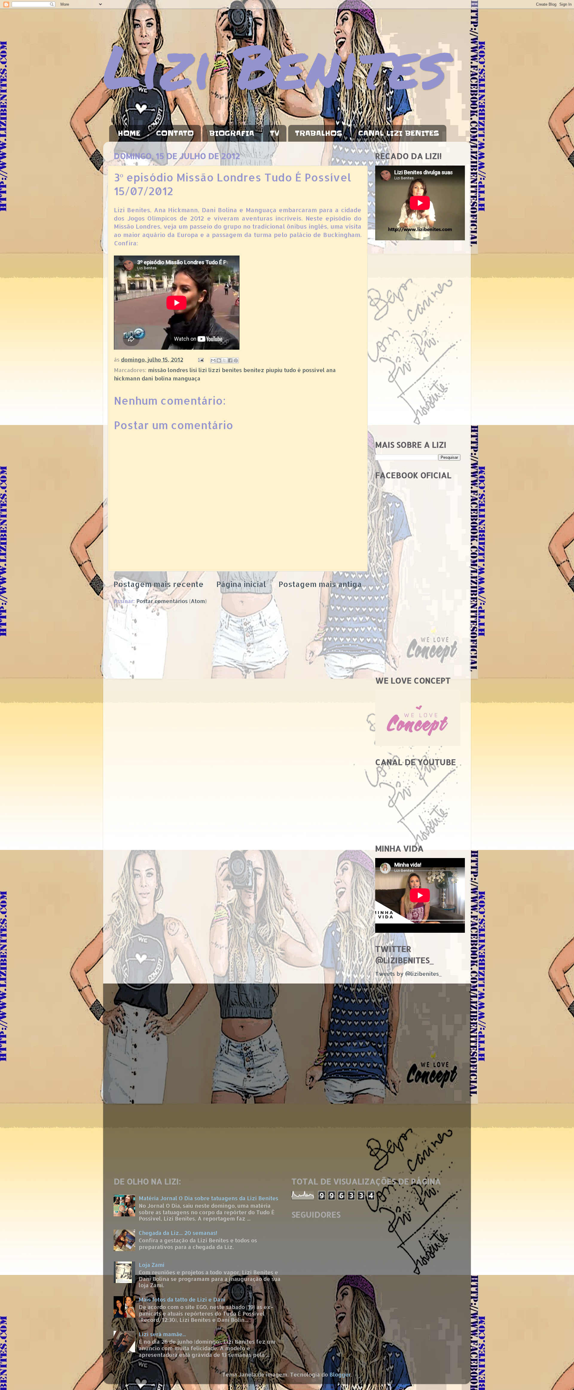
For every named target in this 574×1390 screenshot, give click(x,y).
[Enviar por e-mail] (213, 360)
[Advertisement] (417, 340)
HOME (129, 133)
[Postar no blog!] (219, 360)
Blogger (340, 1374)
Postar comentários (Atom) (171, 600)
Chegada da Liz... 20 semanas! (178, 1232)
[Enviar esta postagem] (200, 359)
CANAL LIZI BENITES (398, 133)
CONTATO (175, 133)
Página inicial (241, 584)
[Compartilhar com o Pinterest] (236, 360)
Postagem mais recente (159, 584)
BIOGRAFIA (231, 133)
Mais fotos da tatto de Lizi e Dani (182, 1299)
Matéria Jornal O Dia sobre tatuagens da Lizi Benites (208, 1198)
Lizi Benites (275, 65)
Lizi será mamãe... (162, 1334)
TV (274, 133)
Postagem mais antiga (320, 584)
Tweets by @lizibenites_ (408, 973)
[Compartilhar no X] (225, 360)
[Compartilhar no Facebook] (230, 360)
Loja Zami (151, 1264)
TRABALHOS (318, 133)
